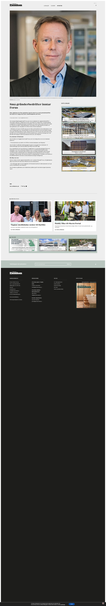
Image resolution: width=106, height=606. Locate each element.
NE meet (56, 287)
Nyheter (59, 5)
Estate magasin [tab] (93, 282)
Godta (71, 604)
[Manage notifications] (103, 603)
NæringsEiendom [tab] (85, 282)
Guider (53, 5)
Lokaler (46, 5)
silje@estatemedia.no (36, 295)
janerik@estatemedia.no (37, 301)
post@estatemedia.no (14, 290)
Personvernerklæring (14, 296)
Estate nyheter (57, 283)
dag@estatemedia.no (24, 117)
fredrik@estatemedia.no (37, 287)
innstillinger (62, 604)
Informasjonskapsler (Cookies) (16, 299)
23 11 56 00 (15, 292)
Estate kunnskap (57, 285)
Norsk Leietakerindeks (58, 289)
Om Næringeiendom (58, 282)
